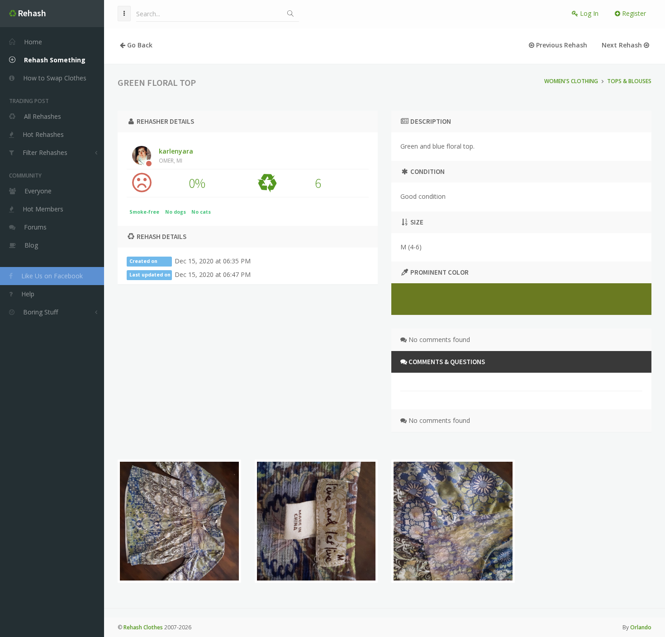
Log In (588, 13)
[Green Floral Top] (179, 521)
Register (633, 13)
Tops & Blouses (629, 81)
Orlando (640, 627)
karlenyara (176, 155)
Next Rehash (623, 45)
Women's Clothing (571, 81)
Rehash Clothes (143, 627)
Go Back (138, 45)
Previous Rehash (560, 45)
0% (197, 183)
